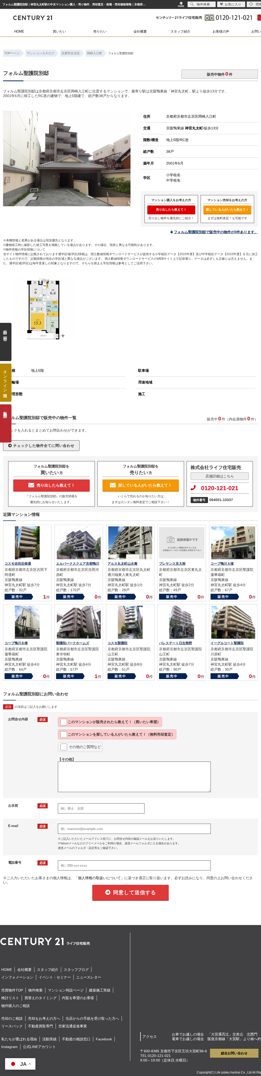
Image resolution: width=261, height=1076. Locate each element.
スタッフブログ (76, 970)
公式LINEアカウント (39, 1047)
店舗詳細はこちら (219, 476)
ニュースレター (88, 977)
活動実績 (49, 1039)
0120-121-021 (219, 488)
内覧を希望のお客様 (78, 998)
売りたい (100, 31)
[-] (66, 204)
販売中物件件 (219, 74)
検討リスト (10, 998)
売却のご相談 (12, 1018)
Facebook (104, 1039)
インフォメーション (17, 977)
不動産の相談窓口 (76, 1039)
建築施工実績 (99, 990)
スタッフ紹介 (180, 31)
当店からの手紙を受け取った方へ (92, 1018)
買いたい (59, 31)
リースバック (12, 1026)
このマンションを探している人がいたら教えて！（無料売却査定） (121, 734)
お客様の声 (221, 31)
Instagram (9, 1047)
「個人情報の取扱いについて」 (99, 878)
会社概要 (140, 31)
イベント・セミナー (55, 977)
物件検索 (35, 990)
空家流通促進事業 (72, 1026)
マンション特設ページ (66, 990)
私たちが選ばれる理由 (19, 1039)
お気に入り (233, 4)
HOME (19, 31)
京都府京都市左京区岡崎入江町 (191, 116)
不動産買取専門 (40, 1026)
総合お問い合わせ (234, 1053)
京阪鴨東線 (184, 128)
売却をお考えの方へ (44, 1018)
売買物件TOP (12, 990)
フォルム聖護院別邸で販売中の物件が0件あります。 (216, 232)
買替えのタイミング (40, 998)
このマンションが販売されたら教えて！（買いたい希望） (114, 722)
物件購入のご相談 (15, 1006)
